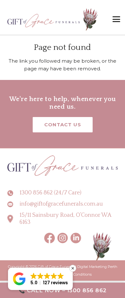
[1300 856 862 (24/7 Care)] (13, 193)
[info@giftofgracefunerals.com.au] (13, 204)
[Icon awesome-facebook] (49, 238)
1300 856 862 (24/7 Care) (50, 193)
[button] (116, 19)
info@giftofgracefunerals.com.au (61, 204)
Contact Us (62, 125)
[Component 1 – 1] (53, 19)
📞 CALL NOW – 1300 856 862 (62, 290)
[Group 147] (76, 238)
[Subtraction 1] (62, 238)
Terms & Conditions (75, 274)
